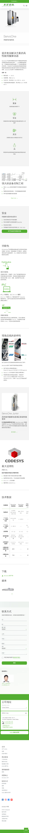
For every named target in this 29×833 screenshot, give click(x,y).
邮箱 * (3, 643)
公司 (3, 634)
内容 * (3, 653)
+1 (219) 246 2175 (8, 723)
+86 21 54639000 (6, 683)
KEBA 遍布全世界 (14, 732)
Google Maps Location (7, 727)
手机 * (3, 639)
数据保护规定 (16, 657)
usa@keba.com (6, 725)
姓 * (3, 624)
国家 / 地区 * (4, 627)
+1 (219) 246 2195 (8, 721)
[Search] (24, 5)
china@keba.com (6, 685)
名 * (3, 619)
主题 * (3, 646)
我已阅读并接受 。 (12, 657)
